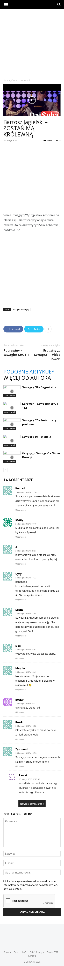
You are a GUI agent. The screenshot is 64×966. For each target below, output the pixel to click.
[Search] (59, 4)
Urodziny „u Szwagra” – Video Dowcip (47, 354)
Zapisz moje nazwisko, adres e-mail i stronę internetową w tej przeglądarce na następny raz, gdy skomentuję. (30, 885)
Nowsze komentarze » (32, 803)
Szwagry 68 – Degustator (39, 387)
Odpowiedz (20, 510)
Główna (7, 952)
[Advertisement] (32, 43)
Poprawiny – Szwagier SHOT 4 (16, 352)
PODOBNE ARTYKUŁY (28, 372)
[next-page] (11, 470)
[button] (5, 4)
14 (60, 140)
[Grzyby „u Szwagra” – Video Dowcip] (11, 457)
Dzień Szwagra (37, 952)
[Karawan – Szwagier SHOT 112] (11, 408)
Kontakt (32, 955)
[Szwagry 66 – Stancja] (11, 441)
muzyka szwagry (21, 309)
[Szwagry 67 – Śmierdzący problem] (11, 424)
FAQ (24, 952)
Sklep (16, 952)
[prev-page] (5, 470)
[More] (48, 329)
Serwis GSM (52, 952)
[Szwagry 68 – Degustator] (11, 391)
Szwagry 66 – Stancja (36, 437)
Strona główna (10, 80)
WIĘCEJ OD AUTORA (27, 378)
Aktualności (26, 80)
